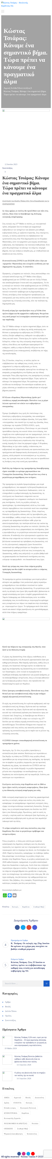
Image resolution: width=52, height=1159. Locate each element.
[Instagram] (24, 1154)
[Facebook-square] (19, 1154)
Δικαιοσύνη (39, 1098)
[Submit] (47, 984)
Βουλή (8, 1006)
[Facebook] (17, 927)
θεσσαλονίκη (32, 1134)
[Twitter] (23, 927)
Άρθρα (8, 1002)
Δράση (6, 1103)
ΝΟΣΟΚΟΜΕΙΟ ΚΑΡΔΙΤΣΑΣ (15, 1123)
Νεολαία (35, 1123)
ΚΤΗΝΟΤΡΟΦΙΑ (10, 1113)
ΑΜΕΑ (6, 1098)
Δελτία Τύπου (10, 1011)
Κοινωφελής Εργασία (12, 1118)
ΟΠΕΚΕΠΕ (8, 1129)
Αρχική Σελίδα (10, 88)
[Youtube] (33, 1154)
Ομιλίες (8, 1016)
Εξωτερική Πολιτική (28, 1108)
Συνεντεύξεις (24, 88)
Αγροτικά (17, 1098)
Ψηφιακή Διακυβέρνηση (13, 1134)
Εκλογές (15, 907)
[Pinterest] (28, 927)
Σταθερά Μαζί (38, 907)
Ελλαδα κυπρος (10, 1108)
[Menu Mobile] (2, 11)
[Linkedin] (34, 927)
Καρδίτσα (26, 907)
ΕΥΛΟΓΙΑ (18, 1103)
